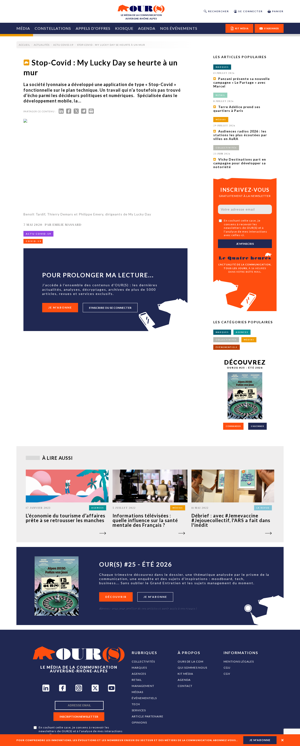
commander (233, 426)
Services (139, 710)
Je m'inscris (245, 243)
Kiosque (124, 28)
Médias (137, 692)
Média (23, 28)
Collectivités (143, 661)
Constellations (53, 28)
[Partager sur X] (76, 112)
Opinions (139, 722)
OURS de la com (190, 661)
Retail (137, 680)
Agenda (146, 28)
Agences (139, 673)
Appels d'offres (93, 28)
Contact (185, 686)
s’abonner (257, 426)
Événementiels (144, 698)
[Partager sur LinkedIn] (61, 112)
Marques (139, 667)
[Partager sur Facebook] (68, 112)
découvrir (116, 597)
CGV (227, 673)
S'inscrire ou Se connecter (110, 307)
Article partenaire (147, 716)
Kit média (185, 673)
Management (143, 686)
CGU (227, 667)
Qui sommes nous (192, 667)
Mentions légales (239, 661)
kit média (242, 28)
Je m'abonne (60, 307)
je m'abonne (259, 740)
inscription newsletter (79, 716)
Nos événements (178, 28)
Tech (136, 704)
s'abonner (271, 28)
